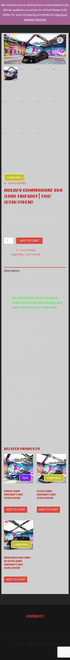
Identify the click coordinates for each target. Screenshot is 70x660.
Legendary (17, 254)
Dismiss (40, 19)
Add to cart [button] (15, 509)
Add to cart (29, 240)
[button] (60, 40)
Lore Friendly (33, 254)
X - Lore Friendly (15, 183)
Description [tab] (12, 270)
